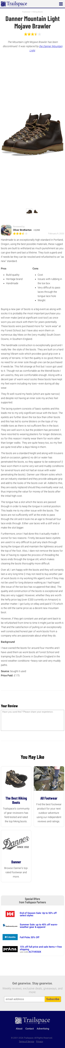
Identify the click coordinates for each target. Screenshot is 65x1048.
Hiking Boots (37, 12)
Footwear (26, 12)
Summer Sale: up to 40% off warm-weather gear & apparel (39, 925)
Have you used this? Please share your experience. (27, 711)
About (19, 1028)
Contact (29, 1028)
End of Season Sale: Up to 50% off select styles (38, 914)
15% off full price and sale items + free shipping (41, 948)
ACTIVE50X (35, 951)
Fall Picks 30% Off (29, 937)
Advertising (43, 1028)
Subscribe (52, 999)
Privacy (39, 1041)
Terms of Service (26, 1041)
